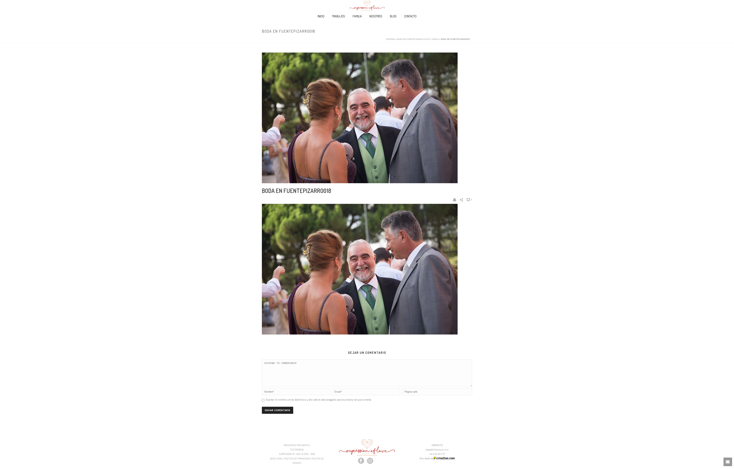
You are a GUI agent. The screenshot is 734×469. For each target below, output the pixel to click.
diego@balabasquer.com (437, 449)
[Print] (454, 199)
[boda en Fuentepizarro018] (367, 118)
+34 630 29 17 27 (437, 453)
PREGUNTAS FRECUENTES (297, 445)
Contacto (410, 16)
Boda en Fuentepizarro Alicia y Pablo (418, 39)
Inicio (321, 16)
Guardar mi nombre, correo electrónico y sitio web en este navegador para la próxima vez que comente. (318, 399)
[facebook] (361, 461)
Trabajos (338, 16)
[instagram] (370, 461)
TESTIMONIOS (297, 449)
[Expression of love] (367, 5)
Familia (357, 16)
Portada (390, 39)
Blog (393, 16)
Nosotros (375, 16)
